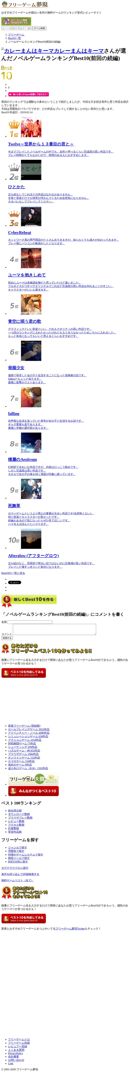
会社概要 (13, 1056)
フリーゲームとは (19, 1039)
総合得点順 (15, 810)
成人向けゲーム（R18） (28, 768)
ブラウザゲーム (23, 754)
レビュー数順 (16, 821)
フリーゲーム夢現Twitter (70, 928)
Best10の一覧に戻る (13, 573)
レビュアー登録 (17, 1046)
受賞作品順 (15, 831)
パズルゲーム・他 (24, 750)
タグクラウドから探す (14, 867)
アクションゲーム (24, 740)
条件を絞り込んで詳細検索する (20, 874)
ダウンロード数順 (19, 814)
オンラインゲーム (24, 757)
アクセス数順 (16, 824)
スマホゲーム (21, 761)
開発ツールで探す (19, 858)
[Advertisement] (26, 700)
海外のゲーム (20, 764)
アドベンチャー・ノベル (28, 732)
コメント (6, 634)
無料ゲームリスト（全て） (17, 880)
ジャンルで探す (17, 847)
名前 (4, 622)
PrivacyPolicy (15, 1053)
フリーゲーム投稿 (19, 1042)
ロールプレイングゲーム (28, 729)
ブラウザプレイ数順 (20, 817)
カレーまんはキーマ (79, 51)
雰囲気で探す (16, 851)
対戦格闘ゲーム (22, 743)
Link (10, 1063)
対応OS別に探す (18, 861)
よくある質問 (16, 1050)
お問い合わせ (16, 1060)
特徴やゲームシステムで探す (25, 854)
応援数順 (13, 828)
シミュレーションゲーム (28, 736)
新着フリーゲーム (24, 725)
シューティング (22, 747)
